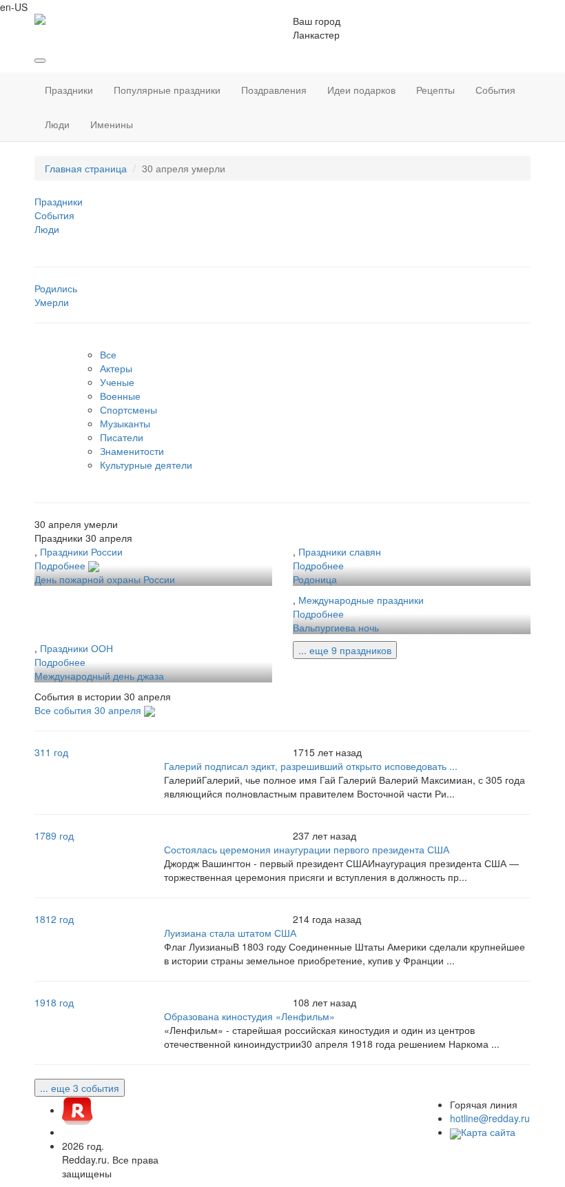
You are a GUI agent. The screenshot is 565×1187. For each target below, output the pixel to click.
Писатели (121, 437)
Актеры (116, 368)
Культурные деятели (146, 464)
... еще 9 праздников (344, 650)
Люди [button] (57, 124)
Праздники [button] (69, 90)
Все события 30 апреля (89, 710)
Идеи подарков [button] (361, 90)
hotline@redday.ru (490, 1118)
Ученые (117, 382)
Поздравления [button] (274, 90)
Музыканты (125, 423)
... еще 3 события (79, 1088)
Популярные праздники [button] (167, 90)
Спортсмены (128, 409)
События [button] (495, 90)
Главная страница (86, 168)
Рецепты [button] (435, 90)
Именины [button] (111, 124)
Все (108, 354)
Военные (120, 396)
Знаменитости (132, 451)
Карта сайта (488, 1132)
